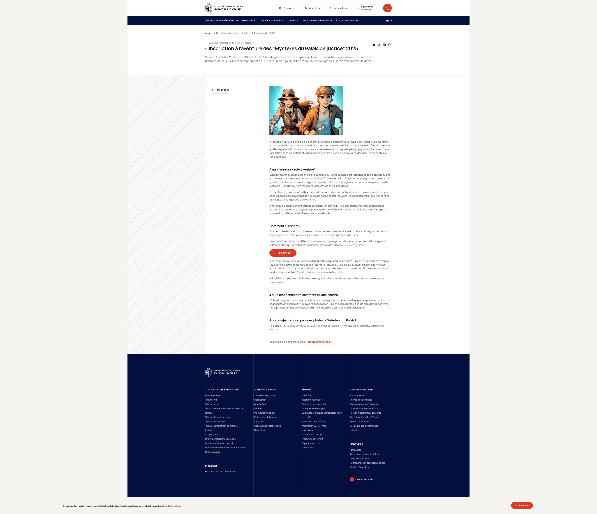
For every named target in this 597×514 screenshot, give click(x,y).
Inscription (284, 253)
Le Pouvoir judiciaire (270, 20)
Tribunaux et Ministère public (220, 20)
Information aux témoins (314, 421)
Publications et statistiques (267, 425)
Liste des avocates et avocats (365, 408)
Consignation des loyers (313, 408)
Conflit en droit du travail (314, 404)
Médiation (247, 20)
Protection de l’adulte (312, 434)
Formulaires (355, 449)
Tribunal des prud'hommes (218, 417)
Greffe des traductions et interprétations (225, 447)
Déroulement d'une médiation (220, 471)
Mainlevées (307, 430)
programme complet (320, 341)
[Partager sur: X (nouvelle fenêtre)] (379, 44)
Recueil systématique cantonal (365, 412)
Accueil (208, 33)
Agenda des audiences (361, 399)
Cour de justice (212, 434)
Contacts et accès (345, 20)
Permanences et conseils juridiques (367, 462)
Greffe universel (213, 451)
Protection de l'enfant (312, 438)
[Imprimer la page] (389, 44)
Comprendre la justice (264, 395)
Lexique (354, 430)
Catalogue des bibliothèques (364, 425)
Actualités (258, 421)
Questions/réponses (360, 458)
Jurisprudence (357, 395)
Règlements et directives (265, 417)
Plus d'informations (172, 506)
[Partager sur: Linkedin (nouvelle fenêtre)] (384, 44)
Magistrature (259, 404)
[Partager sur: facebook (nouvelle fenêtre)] (374, 44)
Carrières (258, 408)
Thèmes (292, 20)
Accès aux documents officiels (365, 454)
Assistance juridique (312, 399)
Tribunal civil (211, 399)
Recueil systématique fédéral (364, 417)
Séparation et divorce (312, 443)
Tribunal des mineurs (215, 421)
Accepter (522, 505)
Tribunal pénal (212, 404)
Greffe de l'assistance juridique (220, 438)
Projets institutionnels (264, 412)
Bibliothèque (259, 430)
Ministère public (213, 395)
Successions (308, 447)
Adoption (306, 395)
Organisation (259, 399)
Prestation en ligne (359, 421)
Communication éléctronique (364, 404)
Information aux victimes (314, 425)
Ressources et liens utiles (316, 20)
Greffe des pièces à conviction (220, 443)
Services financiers (359, 467)
